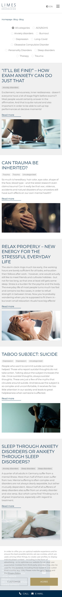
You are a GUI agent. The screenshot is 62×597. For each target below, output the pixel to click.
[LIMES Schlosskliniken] (9, 6)
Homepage (7, 19)
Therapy (24, 55)
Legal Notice (45, 570)
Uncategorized (29, 174)
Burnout (44, 33)
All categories (22, 27)
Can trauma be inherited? (20, 165)
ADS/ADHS (42, 27)
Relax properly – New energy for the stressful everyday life (28, 254)
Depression (22, 39)
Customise (13, 581)
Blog (15, 19)
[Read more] (31, 134)
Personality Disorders (20, 50)
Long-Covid (40, 39)
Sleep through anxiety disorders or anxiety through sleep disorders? (30, 454)
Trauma (39, 55)
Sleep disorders (46, 50)
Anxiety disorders (23, 33)
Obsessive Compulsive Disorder (31, 44)
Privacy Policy (14, 573)
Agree (44, 581)
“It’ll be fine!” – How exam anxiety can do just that (27, 75)
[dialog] (31, 568)
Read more (8, 114)
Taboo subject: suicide (30, 354)
